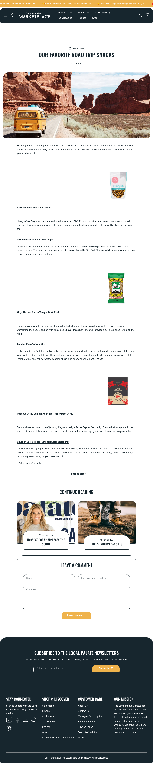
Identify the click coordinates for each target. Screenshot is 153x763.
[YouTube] (26, 720)
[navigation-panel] (5, 15)
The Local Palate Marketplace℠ (76, 758)
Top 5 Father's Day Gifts (107, 544)
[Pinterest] (9, 729)
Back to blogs (78, 473)
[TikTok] (34, 720)
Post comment (75, 615)
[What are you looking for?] (13, 15)
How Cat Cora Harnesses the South (46, 541)
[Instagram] (9, 720)
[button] (64, 12)
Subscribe (104, 668)
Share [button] (79, 63)
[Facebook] (17, 720)
